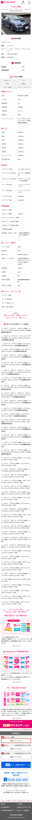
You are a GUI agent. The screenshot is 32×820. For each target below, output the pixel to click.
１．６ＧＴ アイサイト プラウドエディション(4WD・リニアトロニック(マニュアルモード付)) (15, 546)
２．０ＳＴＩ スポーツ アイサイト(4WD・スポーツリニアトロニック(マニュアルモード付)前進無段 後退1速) (15, 387)
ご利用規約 (20, 804)
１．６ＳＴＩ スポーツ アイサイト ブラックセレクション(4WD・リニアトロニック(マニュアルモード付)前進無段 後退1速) (16, 372)
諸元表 (12, 315)
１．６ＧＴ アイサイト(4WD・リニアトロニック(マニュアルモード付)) (15, 464)
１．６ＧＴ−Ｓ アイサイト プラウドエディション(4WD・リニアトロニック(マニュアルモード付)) (15, 539)
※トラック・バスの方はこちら (22, 729)
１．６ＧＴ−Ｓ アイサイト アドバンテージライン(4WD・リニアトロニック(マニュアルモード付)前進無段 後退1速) (15, 338)
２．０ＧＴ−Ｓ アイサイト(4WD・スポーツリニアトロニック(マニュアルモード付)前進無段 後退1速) (16, 380)
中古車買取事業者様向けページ (8, 810)
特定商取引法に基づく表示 (24, 807)
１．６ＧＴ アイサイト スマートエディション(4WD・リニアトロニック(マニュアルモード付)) (15, 493)
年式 (6, 745)
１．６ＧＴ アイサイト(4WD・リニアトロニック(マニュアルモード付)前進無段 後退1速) (15, 350)
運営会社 (3, 804)
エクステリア (24, 315)
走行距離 (7, 753)
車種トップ (7, 315)
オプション (15, 317)
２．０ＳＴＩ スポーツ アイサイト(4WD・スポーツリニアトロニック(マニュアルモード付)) (15, 487)
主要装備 (17, 315)
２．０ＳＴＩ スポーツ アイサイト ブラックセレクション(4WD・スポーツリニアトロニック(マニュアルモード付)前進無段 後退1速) (16, 395)
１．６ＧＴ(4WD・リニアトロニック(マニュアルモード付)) (15, 580)
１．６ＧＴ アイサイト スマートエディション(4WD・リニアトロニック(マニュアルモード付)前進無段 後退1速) (15, 421)
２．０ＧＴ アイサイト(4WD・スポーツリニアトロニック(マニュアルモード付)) (15, 569)
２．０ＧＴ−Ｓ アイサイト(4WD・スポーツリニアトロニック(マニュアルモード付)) (16, 481)
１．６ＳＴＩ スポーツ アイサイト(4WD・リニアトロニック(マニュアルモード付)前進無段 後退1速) (15, 364)
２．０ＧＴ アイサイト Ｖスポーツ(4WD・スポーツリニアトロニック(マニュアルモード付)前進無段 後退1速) (15, 330)
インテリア (8, 317)
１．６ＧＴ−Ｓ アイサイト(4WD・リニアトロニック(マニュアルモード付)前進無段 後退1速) (16, 344)
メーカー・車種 (9, 737)
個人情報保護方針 (5, 807)
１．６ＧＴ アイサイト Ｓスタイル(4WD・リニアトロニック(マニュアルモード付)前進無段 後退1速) (15, 429)
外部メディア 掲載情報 (23, 810)
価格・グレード (23, 317)
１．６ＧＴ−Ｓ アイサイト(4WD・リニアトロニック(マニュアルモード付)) (16, 459)
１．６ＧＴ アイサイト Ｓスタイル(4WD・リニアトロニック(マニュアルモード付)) (15, 470)
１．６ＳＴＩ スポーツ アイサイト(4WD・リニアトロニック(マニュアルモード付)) (15, 476)
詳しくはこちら (17, 646)
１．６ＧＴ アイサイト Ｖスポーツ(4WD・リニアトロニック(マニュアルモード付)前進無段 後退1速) (15, 357)
